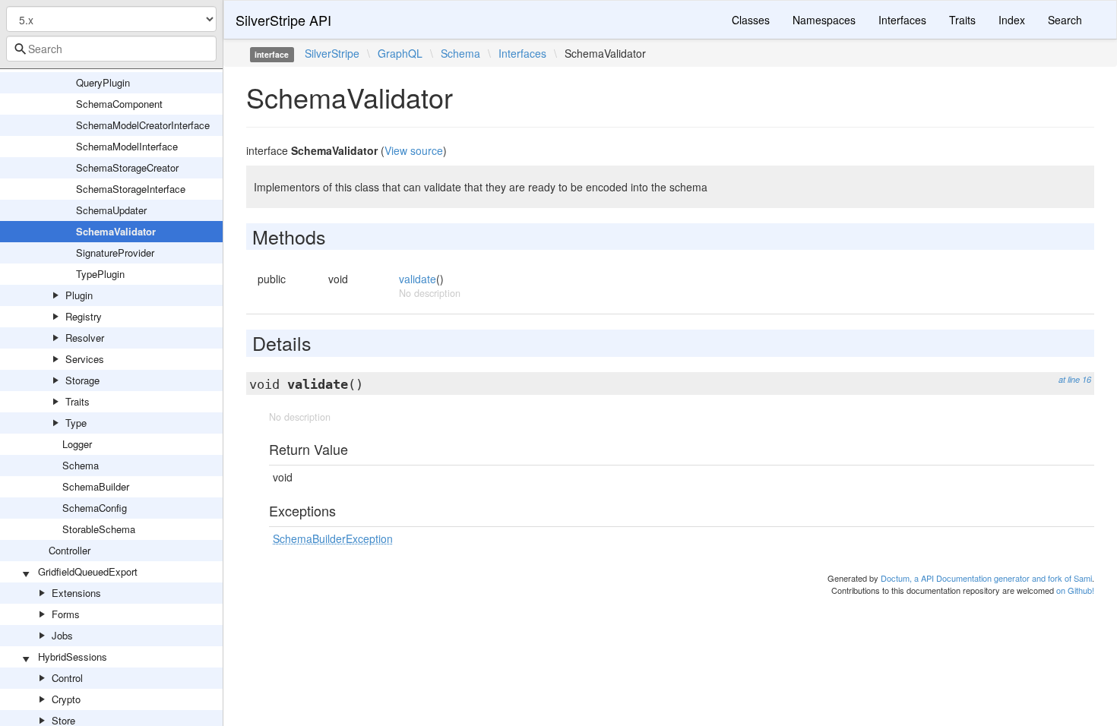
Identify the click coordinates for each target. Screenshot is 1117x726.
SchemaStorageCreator (127, 167)
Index (1011, 19)
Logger (77, 444)
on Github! (1075, 590)
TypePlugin (100, 274)
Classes (751, 19)
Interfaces (902, 19)
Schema (80, 465)
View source (413, 150)
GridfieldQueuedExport (88, 571)
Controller (69, 550)
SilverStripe (332, 53)
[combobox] (111, 49)
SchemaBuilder (95, 486)
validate (417, 278)
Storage (82, 380)
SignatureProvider (115, 252)
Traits (77, 401)
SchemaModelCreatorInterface (143, 125)
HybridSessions (72, 656)
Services (84, 359)
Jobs (62, 635)
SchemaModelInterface (127, 146)
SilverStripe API (283, 20)
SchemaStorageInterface (130, 189)
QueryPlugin (103, 82)
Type (76, 422)
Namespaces (824, 19)
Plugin (79, 295)
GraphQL (400, 53)
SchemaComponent (119, 103)
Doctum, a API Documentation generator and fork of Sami (986, 578)
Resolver (84, 337)
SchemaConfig (94, 507)
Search (1065, 19)
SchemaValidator (116, 231)
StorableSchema (98, 529)
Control (67, 678)
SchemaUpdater (111, 210)
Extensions (76, 593)
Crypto (66, 699)
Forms (66, 614)
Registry (83, 316)
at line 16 (1074, 379)
